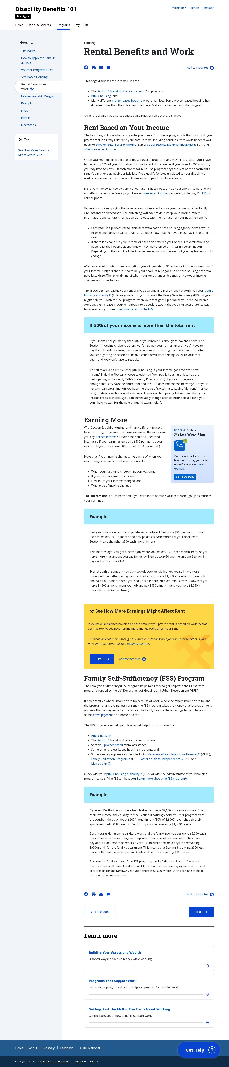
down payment (103, 715)
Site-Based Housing (34, 77)
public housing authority (122, 774)
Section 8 (103, 740)
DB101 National (89, 1048)
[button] (199, 1050)
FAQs (24, 111)
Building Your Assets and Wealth (115, 952)
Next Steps (28, 125)
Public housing (101, 96)
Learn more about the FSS (135, 309)
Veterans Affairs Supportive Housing (173, 754)
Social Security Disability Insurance (170, 145)
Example (26, 103)
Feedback (66, 1048)
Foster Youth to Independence (160, 759)
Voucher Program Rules (37, 70)
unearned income (156, 193)
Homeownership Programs (39, 96)
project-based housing (127, 101)
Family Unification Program (109, 759)
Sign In (194, 8)
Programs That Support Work (113, 981)
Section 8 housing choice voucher (119, 91)
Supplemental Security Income (116, 145)
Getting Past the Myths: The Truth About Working (129, 1009)
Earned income (106, 437)
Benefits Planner (138, 644)
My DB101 (82, 25)
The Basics (28, 51)
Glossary (49, 1048)
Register (208, 8)
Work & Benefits (40, 25)
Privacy (94, 1061)
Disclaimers (80, 1061)
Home (19, 25)
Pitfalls (25, 118)
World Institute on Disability (52, 1061)
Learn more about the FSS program (161, 779)
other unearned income (100, 149)
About (33, 1048)
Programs (63, 25)
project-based (113, 745)
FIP (204, 193)
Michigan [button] (178, 8)
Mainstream (99, 763)
